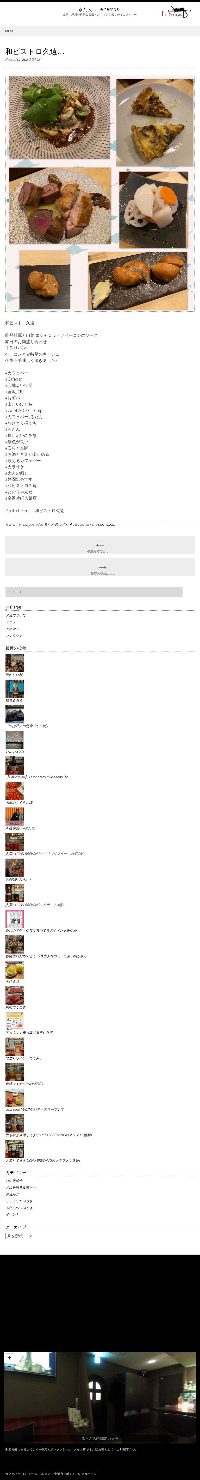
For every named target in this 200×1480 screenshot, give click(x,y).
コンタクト (13, 635)
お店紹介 (12, 1194)
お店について (15, 615)
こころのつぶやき (19, 1201)
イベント (12, 1214)
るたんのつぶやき (58, 524)
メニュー (12, 622)
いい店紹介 (13, 1180)
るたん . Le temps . (100, 9)
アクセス (12, 629)
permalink (106, 524)
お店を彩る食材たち (20, 1187)
